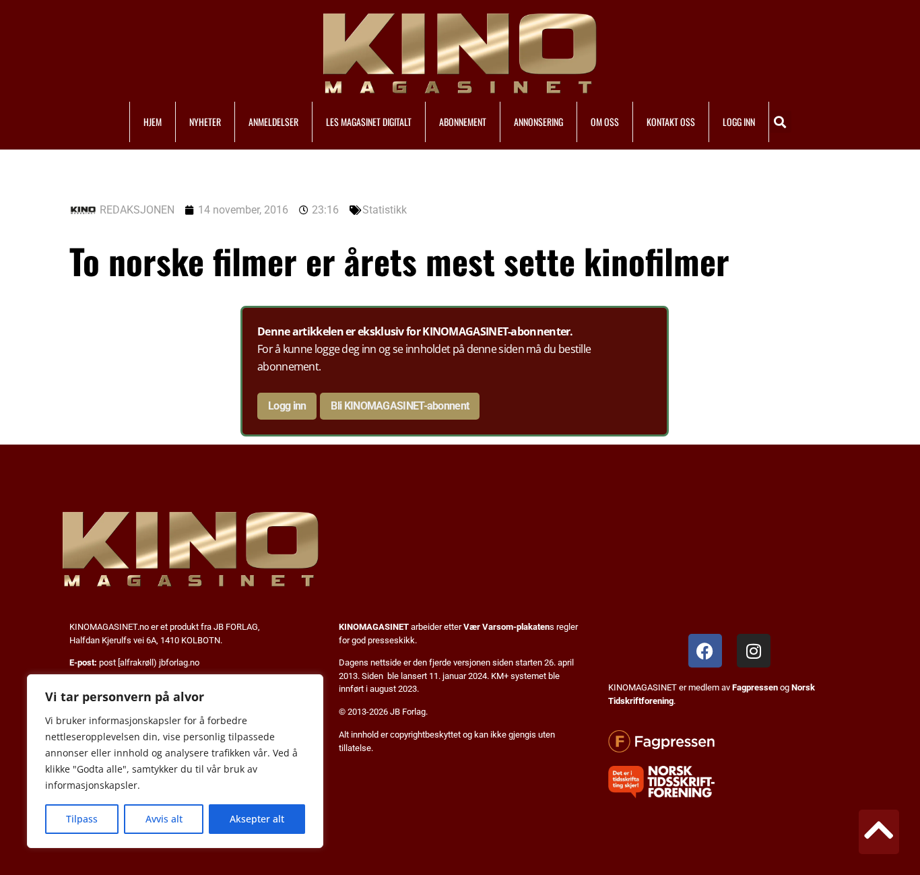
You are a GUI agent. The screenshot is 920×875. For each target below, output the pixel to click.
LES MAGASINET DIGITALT (369, 122)
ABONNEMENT (462, 122)
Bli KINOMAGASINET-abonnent (400, 405)
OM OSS (605, 122)
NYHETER (205, 122)
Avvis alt (164, 818)
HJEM (152, 122)
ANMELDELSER (273, 122)
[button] (780, 121)
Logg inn (287, 405)
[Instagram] (753, 651)
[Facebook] (705, 651)
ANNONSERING (538, 122)
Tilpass (82, 818)
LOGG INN (739, 122)
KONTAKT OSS (671, 122)
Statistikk (384, 209)
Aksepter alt (257, 818)
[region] (175, 761)
